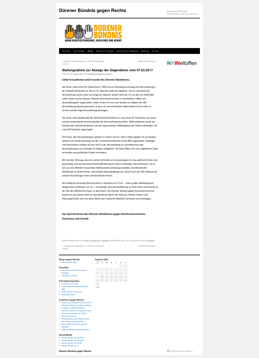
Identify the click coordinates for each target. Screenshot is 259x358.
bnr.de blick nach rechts (69, 283)
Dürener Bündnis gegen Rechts (92, 10)
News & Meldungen (92, 240)
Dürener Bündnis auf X (69, 345)
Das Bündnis (79, 51)
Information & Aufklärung (127, 51)
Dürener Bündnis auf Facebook (72, 337)
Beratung (145, 51)
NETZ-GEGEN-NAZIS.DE (71, 291)
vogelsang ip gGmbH (69, 275)
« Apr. (97, 287)
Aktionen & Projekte (104, 51)
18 (102, 276)
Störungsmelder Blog (69, 262)
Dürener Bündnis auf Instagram (72, 340)
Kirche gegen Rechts (68, 316)
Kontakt (155, 51)
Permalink (150, 240)
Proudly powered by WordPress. (181, 351)
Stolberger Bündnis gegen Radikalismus (75, 329)
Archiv (90, 51)
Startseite (105, 240)
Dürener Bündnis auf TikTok (71, 343)
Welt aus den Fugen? (148, 61)
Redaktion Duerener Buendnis (100, 73)
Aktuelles (66, 51)
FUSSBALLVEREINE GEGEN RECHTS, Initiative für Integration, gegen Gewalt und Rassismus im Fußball (76, 310)
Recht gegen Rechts (68, 294)
